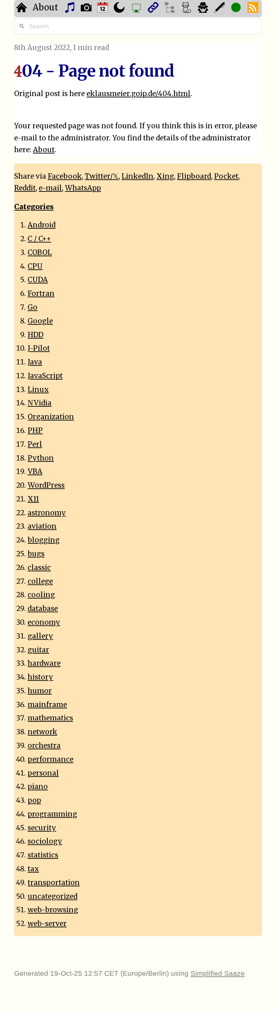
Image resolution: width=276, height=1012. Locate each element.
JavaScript (45, 375)
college (40, 581)
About (45, 7)
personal (43, 773)
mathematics (50, 718)
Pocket (226, 176)
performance (50, 759)
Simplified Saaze (218, 973)
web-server (47, 923)
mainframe (47, 704)
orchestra (44, 745)
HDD (35, 335)
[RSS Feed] (253, 8)
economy (44, 622)
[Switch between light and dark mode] (120, 8)
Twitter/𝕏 (101, 176)
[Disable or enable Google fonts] (220, 8)
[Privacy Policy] (204, 8)
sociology (45, 841)
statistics (43, 855)
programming (52, 814)
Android (42, 225)
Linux (38, 389)
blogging (44, 540)
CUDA (38, 279)
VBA (35, 471)
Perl (35, 444)
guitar (38, 650)
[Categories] (187, 8)
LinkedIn (137, 176)
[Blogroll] (154, 8)
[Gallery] (87, 8)
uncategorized (52, 896)
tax (33, 869)
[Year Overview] (103, 8)
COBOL (40, 252)
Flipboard (194, 176)
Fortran (41, 293)
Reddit (25, 188)
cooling (41, 594)
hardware (44, 663)
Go (32, 307)
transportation (54, 882)
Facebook (65, 176)
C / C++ (39, 238)
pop (34, 800)
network (42, 732)
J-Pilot (39, 348)
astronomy (47, 513)
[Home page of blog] (22, 8)
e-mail (50, 188)
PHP (35, 430)
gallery (40, 636)
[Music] (70, 8)
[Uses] (137, 8)
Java (35, 362)
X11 (33, 499)
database (43, 608)
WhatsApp (83, 188)
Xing (165, 176)
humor (40, 691)
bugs (36, 553)
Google (40, 321)
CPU (35, 266)
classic (39, 567)
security (42, 828)
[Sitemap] (170, 8)
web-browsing (53, 910)
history (40, 677)
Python (41, 458)
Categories (34, 207)
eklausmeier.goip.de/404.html (139, 93)
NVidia (39, 403)
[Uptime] (237, 8)
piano (38, 786)
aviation (42, 526)
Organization (51, 416)
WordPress (46, 485)
